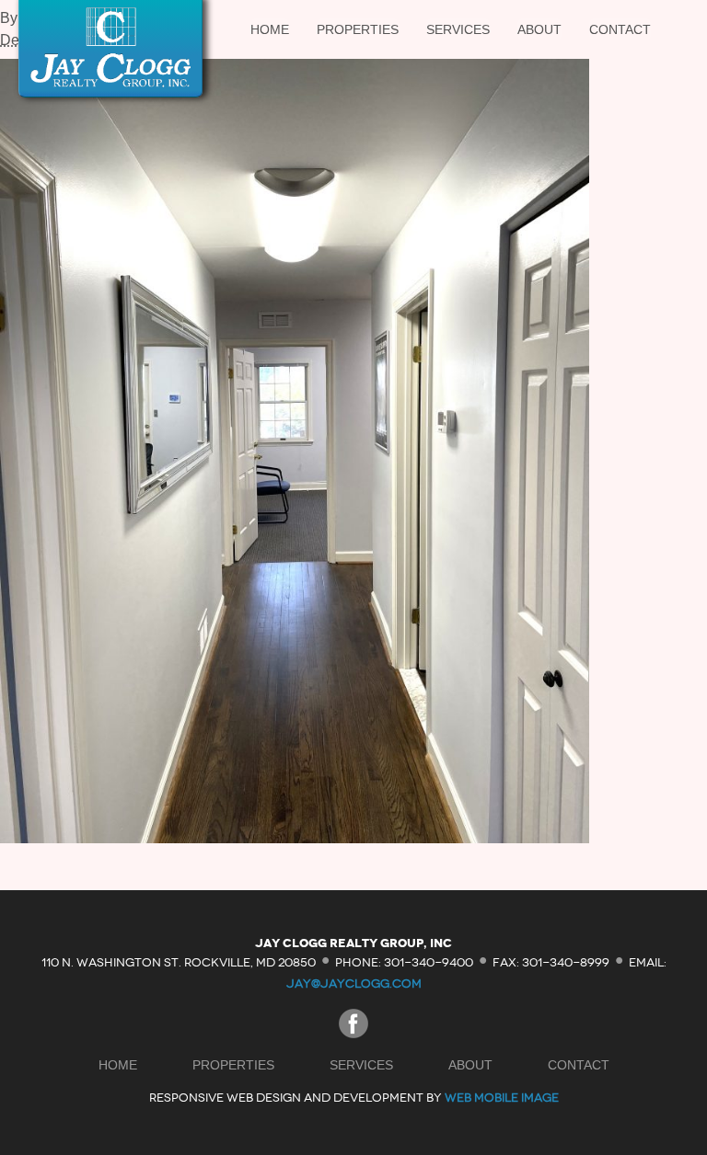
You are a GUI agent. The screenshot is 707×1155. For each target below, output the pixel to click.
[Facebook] (353, 1033)
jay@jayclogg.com (354, 983)
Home (269, 29)
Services (458, 29)
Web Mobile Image (502, 1097)
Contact (620, 29)
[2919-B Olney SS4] (294, 838)
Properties (358, 29)
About (539, 29)
